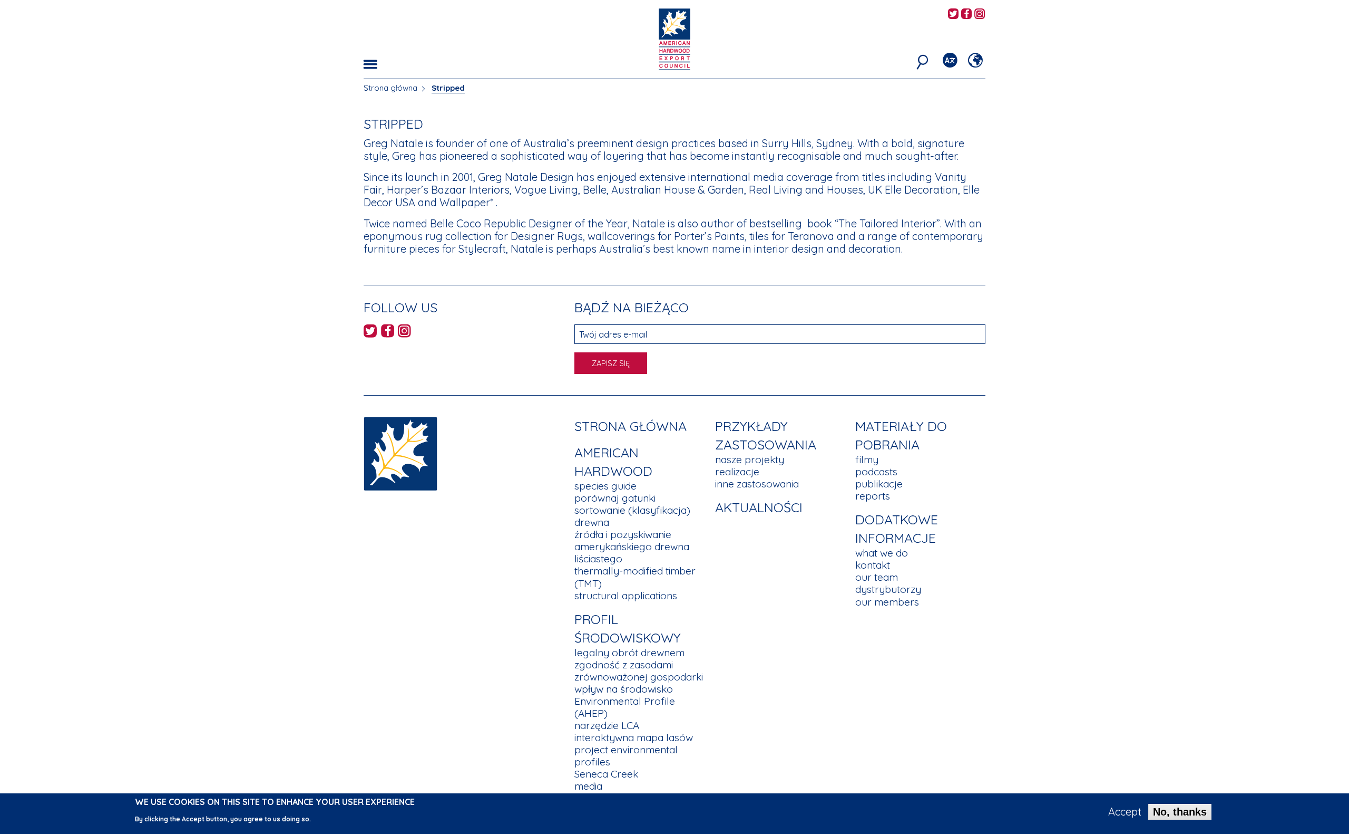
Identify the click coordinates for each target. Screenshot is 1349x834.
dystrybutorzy (888, 589)
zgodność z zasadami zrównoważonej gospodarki (638, 670)
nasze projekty (749, 459)
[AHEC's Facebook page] (966, 14)
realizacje (737, 471)
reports (872, 496)
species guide (605, 486)
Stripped (448, 88)
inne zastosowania (757, 483)
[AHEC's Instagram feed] (979, 14)
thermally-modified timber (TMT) (635, 576)
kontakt (872, 565)
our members (887, 602)
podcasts (876, 471)
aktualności (759, 507)
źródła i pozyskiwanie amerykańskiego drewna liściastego (631, 546)
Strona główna (390, 88)
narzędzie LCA (606, 725)
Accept (1124, 812)
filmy (866, 459)
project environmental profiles (626, 755)
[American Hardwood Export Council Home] (674, 38)
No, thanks (1180, 812)
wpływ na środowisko (623, 689)
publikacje (879, 483)
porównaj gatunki (615, 498)
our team (876, 577)
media (588, 786)
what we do (881, 553)
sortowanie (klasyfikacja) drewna (632, 516)
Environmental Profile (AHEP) (624, 707)
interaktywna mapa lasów (633, 737)
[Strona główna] (400, 452)
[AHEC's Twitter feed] (953, 14)
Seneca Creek (606, 774)
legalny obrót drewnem (629, 652)
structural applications (625, 595)
